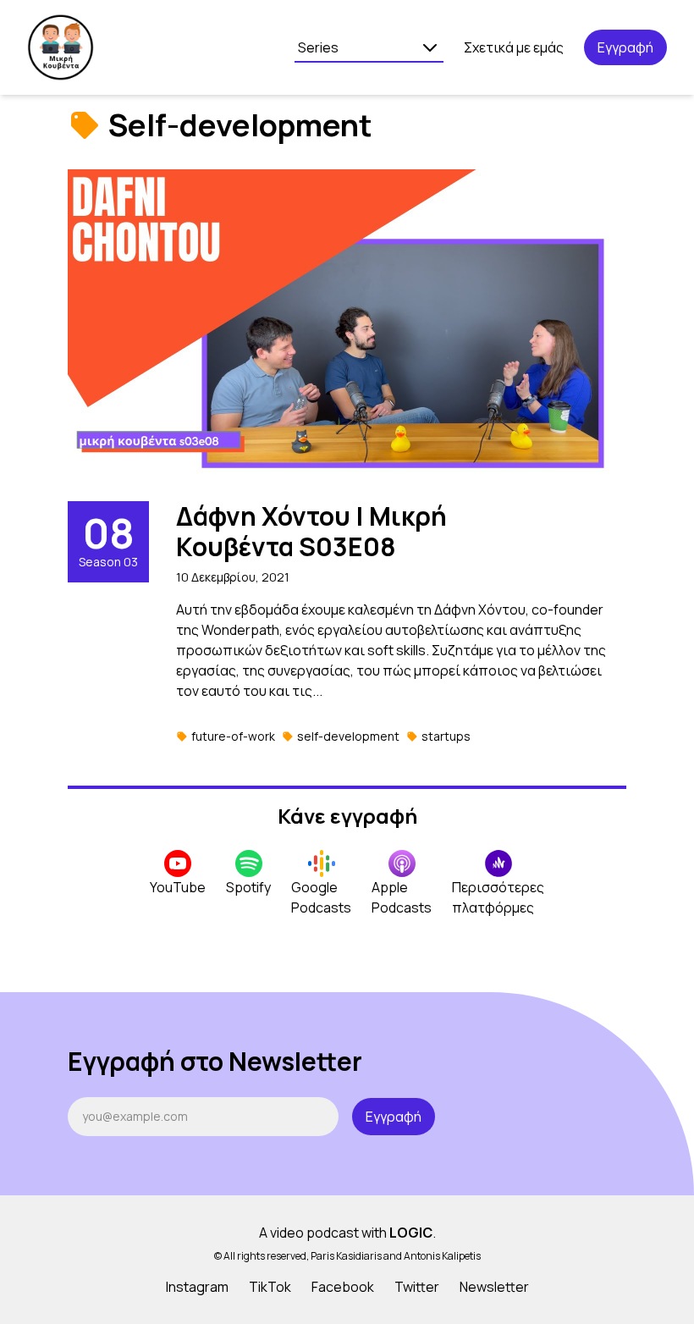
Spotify (248, 887)
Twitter (416, 1286)
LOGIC (410, 1232)
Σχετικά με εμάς (514, 47)
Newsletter (494, 1286)
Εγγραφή (625, 47)
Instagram (197, 1286)
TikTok (270, 1286)
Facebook (342, 1286)
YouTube (178, 887)
